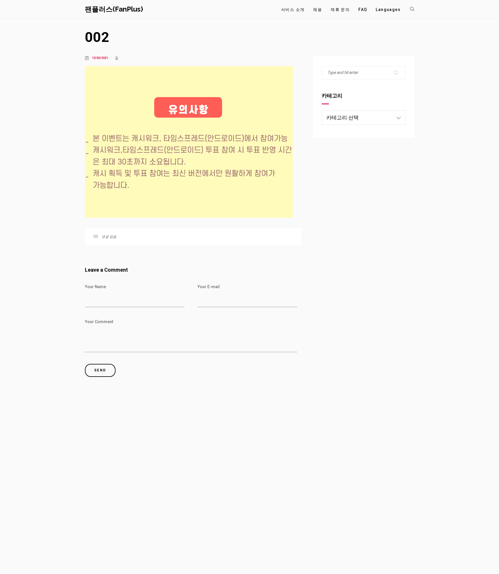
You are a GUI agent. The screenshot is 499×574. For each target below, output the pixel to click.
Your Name (95, 286)
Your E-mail (209, 286)
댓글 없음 (109, 237)
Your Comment (99, 321)
